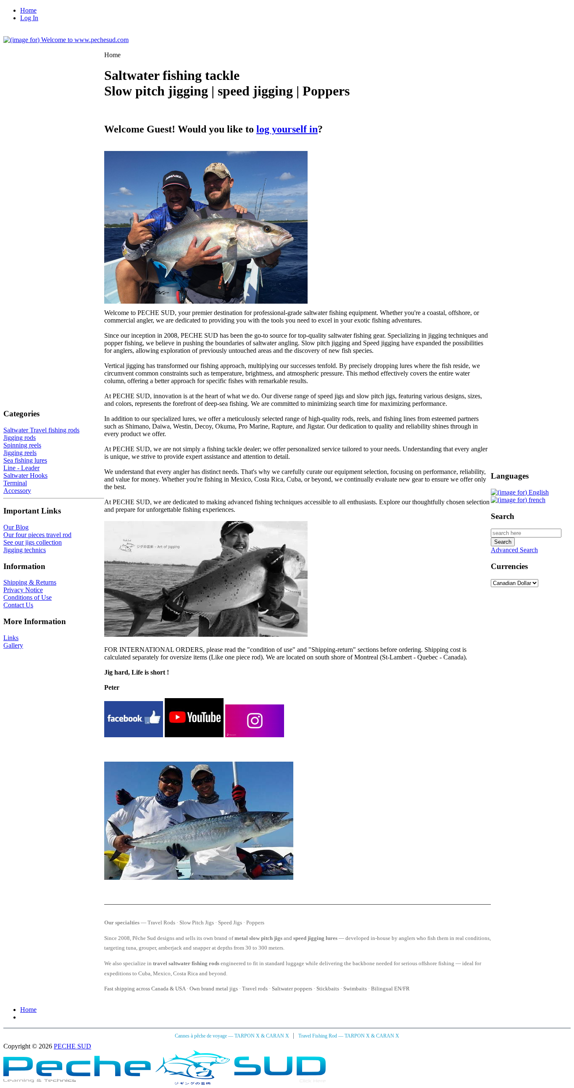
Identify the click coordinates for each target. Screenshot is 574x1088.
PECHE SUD (72, 1046)
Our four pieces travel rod (37, 534)
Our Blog (16, 527)
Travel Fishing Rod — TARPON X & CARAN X (348, 1036)
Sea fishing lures (25, 460)
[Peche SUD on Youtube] (194, 735)
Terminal (15, 483)
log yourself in (287, 129)
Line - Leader (21, 467)
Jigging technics (24, 549)
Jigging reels (20, 452)
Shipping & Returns (29, 582)
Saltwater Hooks (25, 475)
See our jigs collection (32, 542)
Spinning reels (22, 445)
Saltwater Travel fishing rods (41, 430)
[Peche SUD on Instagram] (254, 735)
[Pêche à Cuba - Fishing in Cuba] (164, 1082)
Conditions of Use (27, 597)
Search (502, 516)
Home (28, 10)
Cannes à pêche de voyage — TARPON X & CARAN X (232, 1036)
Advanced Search (514, 549)
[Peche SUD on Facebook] (133, 735)
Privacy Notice (23, 589)
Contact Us (18, 605)
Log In (29, 17)
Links (10, 637)
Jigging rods (19, 437)
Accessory (17, 490)
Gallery (13, 645)
